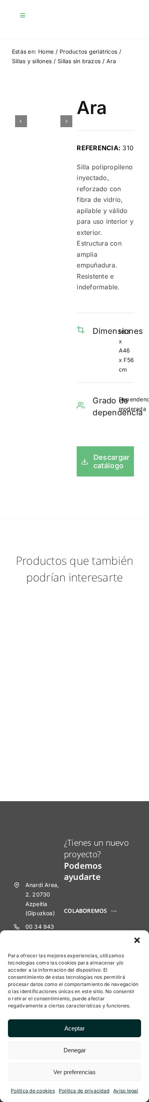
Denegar (75, 1050)
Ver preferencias (74, 1072)
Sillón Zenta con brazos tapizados (39, 734)
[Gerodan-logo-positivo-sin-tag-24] (47, 16)
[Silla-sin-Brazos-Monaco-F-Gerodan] (39, 598)
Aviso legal (125, 1091)
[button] (137, 940)
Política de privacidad (84, 1091)
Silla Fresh (110, 648)
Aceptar (74, 1028)
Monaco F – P (39, 648)
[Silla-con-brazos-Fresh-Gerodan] (110, 598)
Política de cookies (33, 1091)
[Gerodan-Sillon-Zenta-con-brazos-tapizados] (39, 676)
